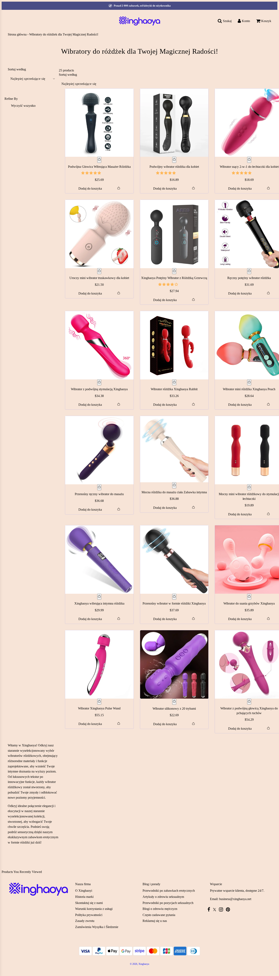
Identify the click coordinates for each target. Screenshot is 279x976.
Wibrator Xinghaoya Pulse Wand (99, 708)
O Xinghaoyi (83, 890)
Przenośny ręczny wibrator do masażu (99, 494)
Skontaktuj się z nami (89, 903)
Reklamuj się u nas (155, 921)
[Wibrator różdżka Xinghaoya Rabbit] (174, 345)
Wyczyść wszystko (23, 105)
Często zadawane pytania (159, 915)
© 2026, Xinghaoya (139, 964)
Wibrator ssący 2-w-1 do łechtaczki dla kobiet (249, 166)
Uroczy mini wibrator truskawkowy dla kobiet (99, 278)
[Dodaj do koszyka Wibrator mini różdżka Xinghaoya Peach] (249, 382)
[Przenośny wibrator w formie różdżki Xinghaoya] (174, 559)
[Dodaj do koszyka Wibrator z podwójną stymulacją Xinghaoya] (99, 382)
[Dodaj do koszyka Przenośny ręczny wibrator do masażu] (99, 487)
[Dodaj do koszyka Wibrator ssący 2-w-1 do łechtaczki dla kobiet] (249, 160)
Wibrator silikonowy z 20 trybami (174, 708)
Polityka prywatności (88, 915)
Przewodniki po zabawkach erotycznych (169, 890)
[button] (91, 173)
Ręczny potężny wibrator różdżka (249, 278)
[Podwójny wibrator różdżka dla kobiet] (174, 123)
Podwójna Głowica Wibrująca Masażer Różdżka (99, 166)
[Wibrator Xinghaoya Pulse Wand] (99, 664)
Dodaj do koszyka (90, 188)
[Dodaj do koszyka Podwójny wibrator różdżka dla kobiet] (174, 160)
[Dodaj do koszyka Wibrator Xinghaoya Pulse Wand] (99, 702)
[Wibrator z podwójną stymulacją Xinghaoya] (99, 345)
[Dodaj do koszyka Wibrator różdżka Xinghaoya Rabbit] (174, 382)
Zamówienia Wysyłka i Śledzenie (96, 927)
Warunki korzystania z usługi (94, 908)
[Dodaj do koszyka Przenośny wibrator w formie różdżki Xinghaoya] (174, 597)
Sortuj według (17, 69)
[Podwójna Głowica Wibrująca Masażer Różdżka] (99, 123)
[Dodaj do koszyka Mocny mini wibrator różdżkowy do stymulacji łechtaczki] (249, 487)
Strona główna (17, 34)
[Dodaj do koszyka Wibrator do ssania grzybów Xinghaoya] (249, 597)
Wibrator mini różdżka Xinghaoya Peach (249, 389)
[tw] (215, 909)
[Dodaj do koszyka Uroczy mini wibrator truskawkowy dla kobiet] (99, 271)
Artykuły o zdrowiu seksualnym (163, 896)
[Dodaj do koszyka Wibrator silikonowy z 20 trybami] (174, 702)
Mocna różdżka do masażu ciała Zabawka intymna (174, 492)
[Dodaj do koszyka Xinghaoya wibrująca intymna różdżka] (99, 597)
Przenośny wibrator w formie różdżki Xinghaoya (174, 603)
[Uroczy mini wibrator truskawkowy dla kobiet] (99, 234)
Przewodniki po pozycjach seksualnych (168, 903)
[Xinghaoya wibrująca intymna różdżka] (99, 559)
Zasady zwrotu (84, 921)
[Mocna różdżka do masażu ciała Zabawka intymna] (174, 449)
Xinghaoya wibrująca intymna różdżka (99, 603)
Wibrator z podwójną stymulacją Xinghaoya (99, 389)
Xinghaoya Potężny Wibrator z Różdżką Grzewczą (174, 278)
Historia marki (84, 896)
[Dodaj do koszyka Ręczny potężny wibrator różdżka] (249, 271)
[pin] (229, 909)
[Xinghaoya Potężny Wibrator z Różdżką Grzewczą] (174, 234)
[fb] (210, 909)
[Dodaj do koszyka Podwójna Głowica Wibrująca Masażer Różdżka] (99, 160)
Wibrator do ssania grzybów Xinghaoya (249, 603)
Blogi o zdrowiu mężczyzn (160, 908)
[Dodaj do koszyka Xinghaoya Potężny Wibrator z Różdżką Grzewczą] (174, 271)
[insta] (222, 909)
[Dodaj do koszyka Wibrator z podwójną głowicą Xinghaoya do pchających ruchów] (249, 702)
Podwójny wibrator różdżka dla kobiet (174, 166)
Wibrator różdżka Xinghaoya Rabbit (174, 389)
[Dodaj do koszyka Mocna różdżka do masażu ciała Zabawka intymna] (174, 485)
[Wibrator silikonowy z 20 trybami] (174, 664)
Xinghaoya (29, 745)
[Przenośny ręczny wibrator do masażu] (99, 450)
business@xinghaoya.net (235, 899)
